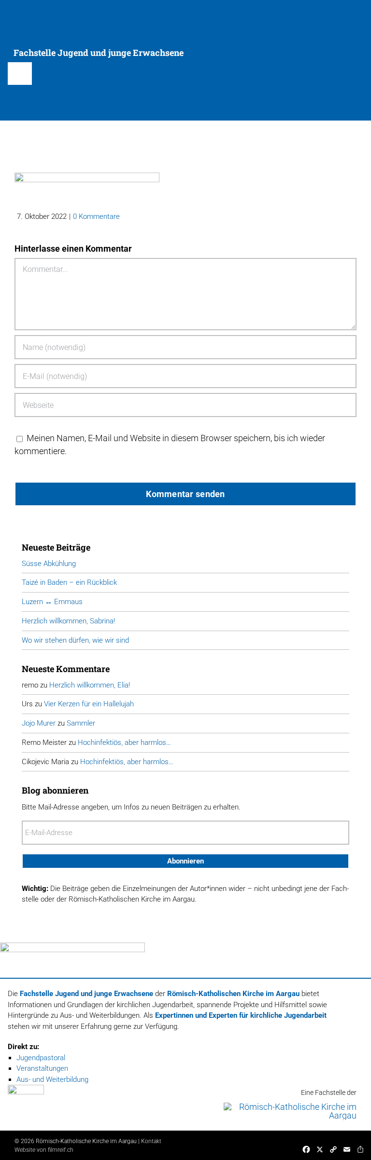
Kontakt (151, 1141)
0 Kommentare (96, 216)
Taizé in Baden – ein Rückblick (69, 582)
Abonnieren (185, 861)
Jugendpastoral (40, 1057)
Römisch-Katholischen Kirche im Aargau (233, 993)
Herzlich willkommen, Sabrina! (68, 621)
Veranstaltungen (42, 1068)
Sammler (81, 723)
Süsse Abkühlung (49, 563)
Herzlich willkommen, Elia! (89, 685)
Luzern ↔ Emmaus (52, 601)
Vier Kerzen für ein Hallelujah (89, 704)
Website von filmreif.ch (43, 1150)
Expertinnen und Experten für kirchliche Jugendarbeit (241, 1015)
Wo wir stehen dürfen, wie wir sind (75, 640)
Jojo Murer (39, 723)
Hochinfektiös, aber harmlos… (124, 742)
